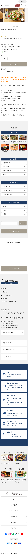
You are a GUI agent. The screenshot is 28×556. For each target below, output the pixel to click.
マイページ (9, 356)
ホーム (10, 26)
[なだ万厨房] (21, 457)
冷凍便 (4, 214)
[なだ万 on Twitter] (19, 534)
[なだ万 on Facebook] (6, 534)
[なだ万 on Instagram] (9, 534)
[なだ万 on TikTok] (16, 534)
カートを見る (9, 342)
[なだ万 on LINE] (12, 534)
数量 (2, 55)
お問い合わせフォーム (8, 332)
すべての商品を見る (14, 231)
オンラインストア (14, 511)
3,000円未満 (6, 186)
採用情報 (13, 528)
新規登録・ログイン (11, 349)
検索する (22, 223)
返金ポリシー (5, 292)
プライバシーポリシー (7, 295)
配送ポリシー (5, 288)
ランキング (15, 26)
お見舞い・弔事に (7, 170)
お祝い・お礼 (6, 166)
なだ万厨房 (13, 505)
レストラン (13, 499)
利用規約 (4, 298)
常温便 (4, 206)
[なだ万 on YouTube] (22, 534)
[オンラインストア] (7, 474)
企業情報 (13, 522)
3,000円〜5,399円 (8, 190)
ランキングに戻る (15, 268)
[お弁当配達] (21, 474)
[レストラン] (7, 457)
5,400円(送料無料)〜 (9, 194)
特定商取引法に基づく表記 (9, 301)
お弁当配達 (13, 516)
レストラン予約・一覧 (17, 5)
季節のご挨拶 (6, 163)
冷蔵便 (4, 210)
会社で (4, 174)
